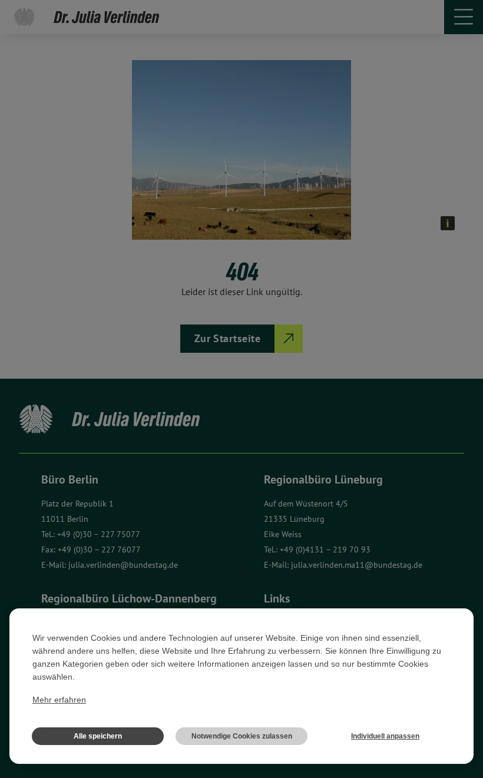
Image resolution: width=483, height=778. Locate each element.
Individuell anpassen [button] (385, 736)
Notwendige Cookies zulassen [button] (241, 736)
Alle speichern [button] (98, 736)
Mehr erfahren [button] (59, 699)
